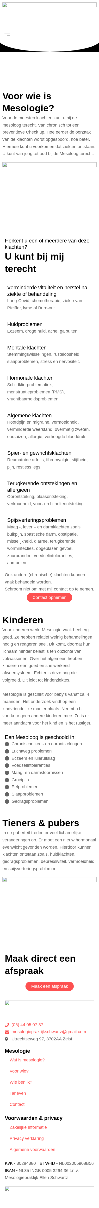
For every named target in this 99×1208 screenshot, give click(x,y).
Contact (17, 1104)
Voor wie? (19, 1071)
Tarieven (18, 1093)
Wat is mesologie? (27, 1060)
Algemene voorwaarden (32, 1149)
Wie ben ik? (21, 1082)
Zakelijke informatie (28, 1127)
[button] (49, 34)
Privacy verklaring (27, 1138)
